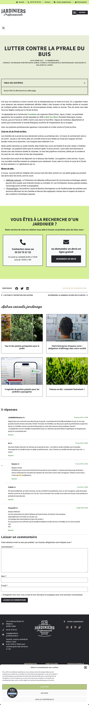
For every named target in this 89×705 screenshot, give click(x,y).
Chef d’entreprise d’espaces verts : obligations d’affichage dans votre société (67, 347)
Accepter (44, 687)
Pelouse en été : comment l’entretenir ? (67, 389)
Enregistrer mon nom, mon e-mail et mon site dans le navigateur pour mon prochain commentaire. (43, 595)
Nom (3, 576)
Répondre (11, 435)
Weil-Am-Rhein (52, 117)
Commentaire (7, 547)
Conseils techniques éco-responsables (57, 63)
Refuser (44, 693)
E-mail (4, 586)
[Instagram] (67, 627)
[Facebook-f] (71, 627)
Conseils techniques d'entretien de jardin (21, 63)
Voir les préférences (44, 699)
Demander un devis (66, 259)
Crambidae (32, 114)
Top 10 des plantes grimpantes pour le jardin (22, 347)
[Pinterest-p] (75, 627)
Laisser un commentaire (74, 288)
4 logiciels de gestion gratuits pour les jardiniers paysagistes (22, 390)
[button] (85, 667)
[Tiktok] (80, 627)
